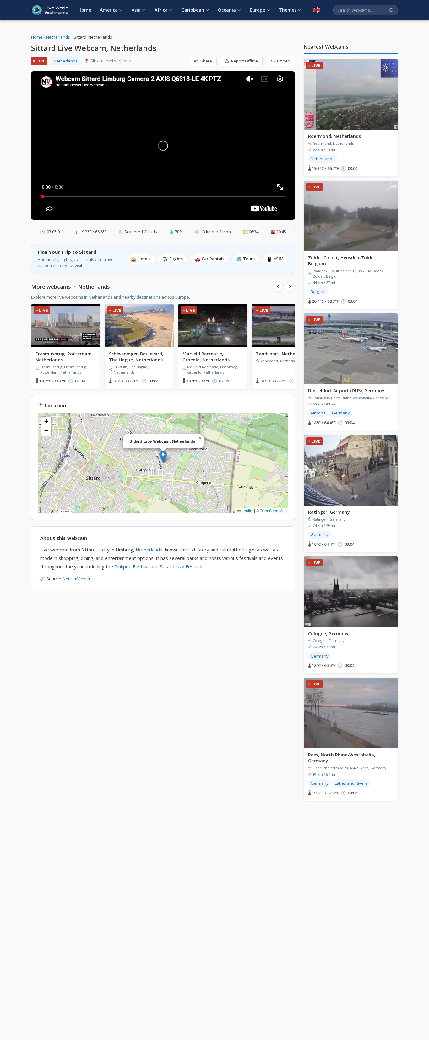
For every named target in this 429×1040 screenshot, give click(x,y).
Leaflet (247, 510)
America (109, 10)
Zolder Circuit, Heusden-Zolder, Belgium (342, 261)
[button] (163, 456)
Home (84, 10)
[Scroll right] (290, 287)
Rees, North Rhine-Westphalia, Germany (341, 758)
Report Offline (244, 61)
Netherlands (58, 37)
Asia (136, 10)
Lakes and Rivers (351, 783)
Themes (287, 10)
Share (206, 61)
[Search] (391, 10)
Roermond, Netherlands (334, 136)
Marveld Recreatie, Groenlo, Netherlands (206, 357)
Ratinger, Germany (329, 512)
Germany (341, 413)
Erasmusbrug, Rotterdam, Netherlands (64, 357)
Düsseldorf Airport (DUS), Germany (346, 390)
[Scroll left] (278, 287)
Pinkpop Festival (131, 566)
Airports (318, 413)
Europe (257, 10)
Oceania (227, 10)
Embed (283, 61)
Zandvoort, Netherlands (282, 354)
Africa (161, 10)
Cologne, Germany (328, 633)
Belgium (318, 292)
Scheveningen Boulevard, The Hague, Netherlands (136, 357)
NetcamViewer (76, 579)
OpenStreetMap (273, 510)
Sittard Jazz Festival (181, 566)
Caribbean (193, 10)
